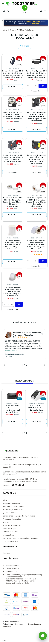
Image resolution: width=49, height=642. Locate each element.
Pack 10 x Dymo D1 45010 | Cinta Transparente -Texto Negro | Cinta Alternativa (36, 116)
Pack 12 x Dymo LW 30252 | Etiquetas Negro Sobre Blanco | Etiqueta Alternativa (12, 202)
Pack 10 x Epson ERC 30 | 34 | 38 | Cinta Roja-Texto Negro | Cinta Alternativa (36, 74)
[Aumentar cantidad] (36, 86)
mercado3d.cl (8, 535)
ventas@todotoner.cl (11, 503)
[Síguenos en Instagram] (13, 485)
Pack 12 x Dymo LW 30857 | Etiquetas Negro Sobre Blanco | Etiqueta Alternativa (36, 202)
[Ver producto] (8, 334)
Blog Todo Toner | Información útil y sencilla (20, 538)
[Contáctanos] (45, 11)
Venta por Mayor (9, 529)
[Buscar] (8, 11)
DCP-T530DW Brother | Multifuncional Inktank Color (13, 409)
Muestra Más (10, 350)
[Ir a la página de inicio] (21, 4)
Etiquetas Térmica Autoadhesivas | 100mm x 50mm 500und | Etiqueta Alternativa (13, 245)
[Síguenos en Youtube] (19, 485)
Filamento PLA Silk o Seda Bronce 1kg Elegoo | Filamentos (27, 334)
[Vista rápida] (19, 60)
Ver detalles (12, 86)
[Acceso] (41, 11)
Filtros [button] (25, 46)
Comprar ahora (36, 91)
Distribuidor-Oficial (10, 541)
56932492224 (11, 572)
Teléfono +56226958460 (13, 506)
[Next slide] (44, 365)
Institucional (7, 522)
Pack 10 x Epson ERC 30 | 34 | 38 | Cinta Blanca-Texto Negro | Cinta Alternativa (12, 74)
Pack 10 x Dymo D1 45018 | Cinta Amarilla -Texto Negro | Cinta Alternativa (36, 159)
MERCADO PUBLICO (11, 532)
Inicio (5, 30)
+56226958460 (12, 568)
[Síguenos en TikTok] (23, 485)
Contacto (6, 553)
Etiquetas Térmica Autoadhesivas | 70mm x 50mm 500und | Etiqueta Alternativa (13, 291)
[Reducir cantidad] (28, 86)
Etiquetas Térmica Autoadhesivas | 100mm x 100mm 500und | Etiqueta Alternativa (36, 245)
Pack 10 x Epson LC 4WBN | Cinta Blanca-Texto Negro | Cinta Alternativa (12, 115)
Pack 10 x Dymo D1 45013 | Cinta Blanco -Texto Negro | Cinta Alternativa (12, 158)
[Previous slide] (5, 365)
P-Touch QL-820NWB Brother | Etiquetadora (36, 408)
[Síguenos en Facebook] (16, 485)
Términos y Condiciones (13, 510)
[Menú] (3, 4)
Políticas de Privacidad (12, 525)
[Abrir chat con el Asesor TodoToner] (43, 636)
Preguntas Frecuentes (12, 519)
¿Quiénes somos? (10, 513)
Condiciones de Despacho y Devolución (19, 516)
